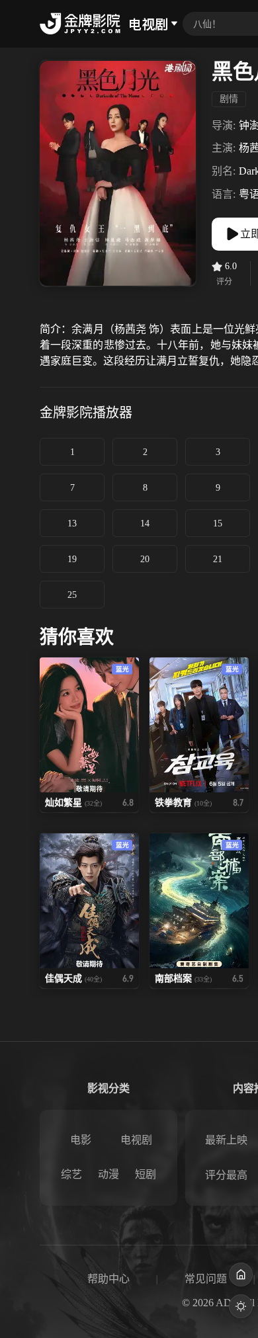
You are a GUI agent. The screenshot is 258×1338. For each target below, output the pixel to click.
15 (217, 523)
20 (145, 559)
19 (72, 559)
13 (72, 523)
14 (145, 523)
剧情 (229, 99)
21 (217, 559)
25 (72, 595)
